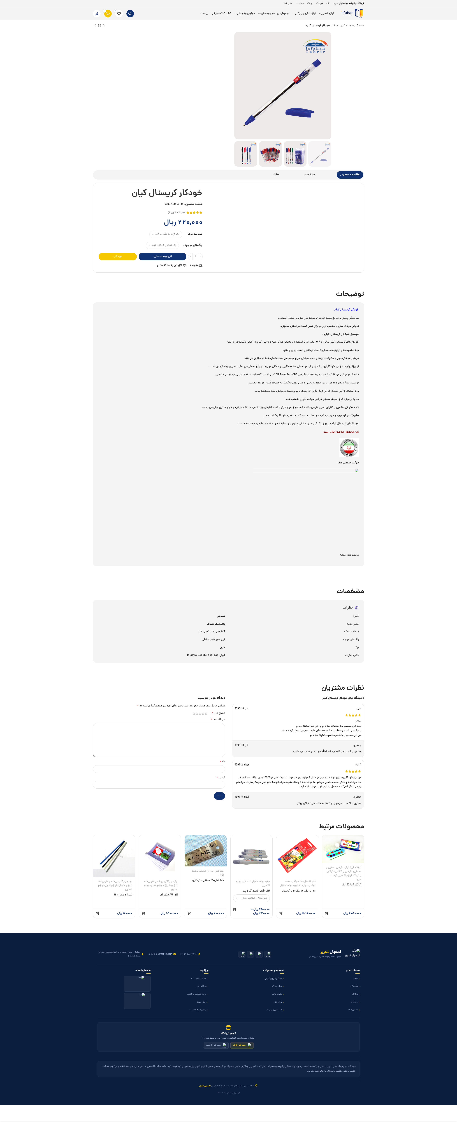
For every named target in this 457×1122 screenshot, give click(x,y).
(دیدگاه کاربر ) (176, 212)
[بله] (250, 954)
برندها (352, 26)
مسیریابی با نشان (213, 1045)
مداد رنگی (297, 881)
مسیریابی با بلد (239, 1045)
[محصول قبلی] (104, 25)
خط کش (219, 871)
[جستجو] (130, 13)
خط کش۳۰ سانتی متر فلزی (208, 880)
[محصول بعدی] (95, 25)
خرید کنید (117, 256)
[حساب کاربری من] (96, 13)
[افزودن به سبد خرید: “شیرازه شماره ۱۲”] (97, 913)
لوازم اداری (157, 885)
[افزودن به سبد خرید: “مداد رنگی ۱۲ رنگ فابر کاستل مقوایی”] (280, 913)
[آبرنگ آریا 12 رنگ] (343, 849)
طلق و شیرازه (171, 885)
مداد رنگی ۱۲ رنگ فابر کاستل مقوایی (299, 893)
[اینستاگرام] (267, 954)
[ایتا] (259, 954)
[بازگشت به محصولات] (99, 25)
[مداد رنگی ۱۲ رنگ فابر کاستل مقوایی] (297, 856)
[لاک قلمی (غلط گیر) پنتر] (251, 856)
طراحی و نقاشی (343, 871)
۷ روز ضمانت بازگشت (197, 994)
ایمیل (220, 778)
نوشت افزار (286, 885)
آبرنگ (358, 867)
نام (222, 762)
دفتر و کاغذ (277, 994)
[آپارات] (241, 954)
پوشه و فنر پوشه (153, 881)
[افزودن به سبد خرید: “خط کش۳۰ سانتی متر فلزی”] (189, 913)
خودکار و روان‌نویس (273, 978)
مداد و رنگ (277, 986)
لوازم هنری (277, 1002)
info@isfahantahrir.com (160, 954)
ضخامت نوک (195, 234)
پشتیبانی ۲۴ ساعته (198, 1010)
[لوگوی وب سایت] (351, 14)
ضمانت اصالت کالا (199, 978)
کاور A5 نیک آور (169, 895)
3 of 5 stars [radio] (200, 713)
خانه (361, 26)
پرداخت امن (201, 986)
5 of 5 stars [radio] (194, 713)
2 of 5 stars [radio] (203, 713)
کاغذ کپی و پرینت (274, 1010)
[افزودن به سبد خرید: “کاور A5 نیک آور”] (143, 913)
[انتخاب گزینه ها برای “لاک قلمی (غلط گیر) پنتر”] (234, 909)
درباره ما (354, 1002)
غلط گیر (247, 881)
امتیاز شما (218, 713)
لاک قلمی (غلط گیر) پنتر (256, 891)
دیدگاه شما (217, 720)
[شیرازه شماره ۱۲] (114, 856)
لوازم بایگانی (171, 881)
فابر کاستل (310, 881)
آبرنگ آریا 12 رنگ (351, 885)
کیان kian (339, 26)
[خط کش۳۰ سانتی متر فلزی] (206, 850)
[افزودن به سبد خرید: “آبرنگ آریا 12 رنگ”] (326, 913)
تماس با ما (353, 1010)
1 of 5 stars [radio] (206, 713)
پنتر (268, 881)
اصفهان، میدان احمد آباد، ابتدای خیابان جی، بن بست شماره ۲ (119, 954)
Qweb (219, 1092)
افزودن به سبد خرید (162, 256)
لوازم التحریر (345, 875)
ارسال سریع (202, 1002)
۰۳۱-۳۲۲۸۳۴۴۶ (188, 954)
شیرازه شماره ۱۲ (123, 895)
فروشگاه (354, 986)
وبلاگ (355, 994)
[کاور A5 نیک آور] (160, 856)
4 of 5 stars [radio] (197, 713)
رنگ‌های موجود (193, 245)
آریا (352, 867)
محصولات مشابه (349, 555)
